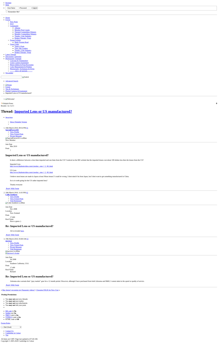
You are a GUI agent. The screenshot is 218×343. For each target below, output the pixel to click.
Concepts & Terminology (19, 61)
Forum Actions (15, 40)
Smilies (8, 313)
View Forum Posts (16, 134)
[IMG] (7, 315)
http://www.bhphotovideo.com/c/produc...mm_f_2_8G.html (31, 166)
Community (14, 26)
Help (7, 5)
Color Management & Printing (21, 67)
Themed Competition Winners (25, 32)
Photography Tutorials (13, 59)
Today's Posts (19, 46)
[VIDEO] (8, 317)
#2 (27, 193)
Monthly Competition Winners (25, 34)
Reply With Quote (12, 188)
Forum (7, 20)
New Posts (14, 22)
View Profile (14, 132)
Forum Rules (5, 323)
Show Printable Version (18, 122)
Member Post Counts (22, 30)
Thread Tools (9, 117)
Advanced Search (11, 81)
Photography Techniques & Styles (22, 69)
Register (8, 3)
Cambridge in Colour (13, 333)
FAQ (12, 24)
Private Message (16, 136)
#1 (27, 128)
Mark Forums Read (21, 42)
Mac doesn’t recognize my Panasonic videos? (18, 290)
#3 (27, 239)
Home (7, 18)
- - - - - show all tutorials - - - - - (21, 71)
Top (6, 335)
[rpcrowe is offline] (12, 253)
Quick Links (14, 44)
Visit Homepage (16, 201)
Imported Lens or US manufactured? (43, 111)
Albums (17, 28)
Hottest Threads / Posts (23, 38)
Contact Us (9, 331)
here (22, 231)
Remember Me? (14, 12)
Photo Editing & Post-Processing (21, 65)
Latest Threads (10, 54)
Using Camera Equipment (19, 63)
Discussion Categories (13, 57)
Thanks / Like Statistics (23, 36)
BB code (8, 311)
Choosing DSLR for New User (47, 290)
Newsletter (9, 73)
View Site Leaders (21, 48)
